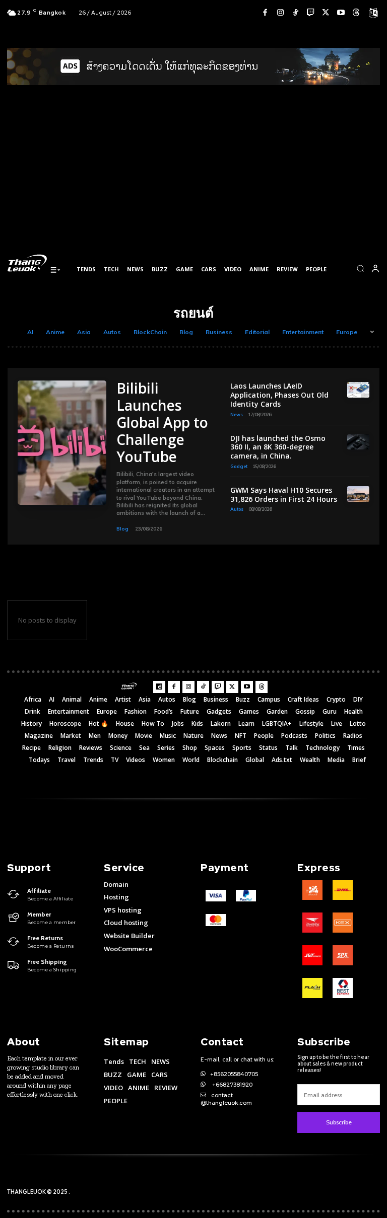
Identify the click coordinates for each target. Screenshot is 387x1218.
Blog (186, 332)
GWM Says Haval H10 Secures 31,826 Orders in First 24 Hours (283, 494)
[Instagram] (280, 12)
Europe (346, 332)
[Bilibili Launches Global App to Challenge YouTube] (62, 442)
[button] (360, 268)
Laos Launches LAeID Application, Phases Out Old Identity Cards (279, 395)
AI (30, 332)
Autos (112, 332)
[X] (325, 12)
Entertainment (303, 332)
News (236, 414)
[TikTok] (295, 12)
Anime (55, 332)
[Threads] (355, 12)
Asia (84, 332)
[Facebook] (265, 12)
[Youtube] (340, 12)
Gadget (238, 466)
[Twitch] (310, 12)
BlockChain (150, 332)
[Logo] (27, 263)
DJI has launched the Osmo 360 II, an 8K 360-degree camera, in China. (278, 447)
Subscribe (339, 1122)
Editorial (257, 332)
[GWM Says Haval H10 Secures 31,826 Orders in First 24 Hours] (358, 494)
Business (219, 332)
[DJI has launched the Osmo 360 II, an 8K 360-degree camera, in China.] (358, 442)
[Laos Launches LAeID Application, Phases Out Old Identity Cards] (358, 390)
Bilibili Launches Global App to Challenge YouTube (162, 422)
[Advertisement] (193, 175)
